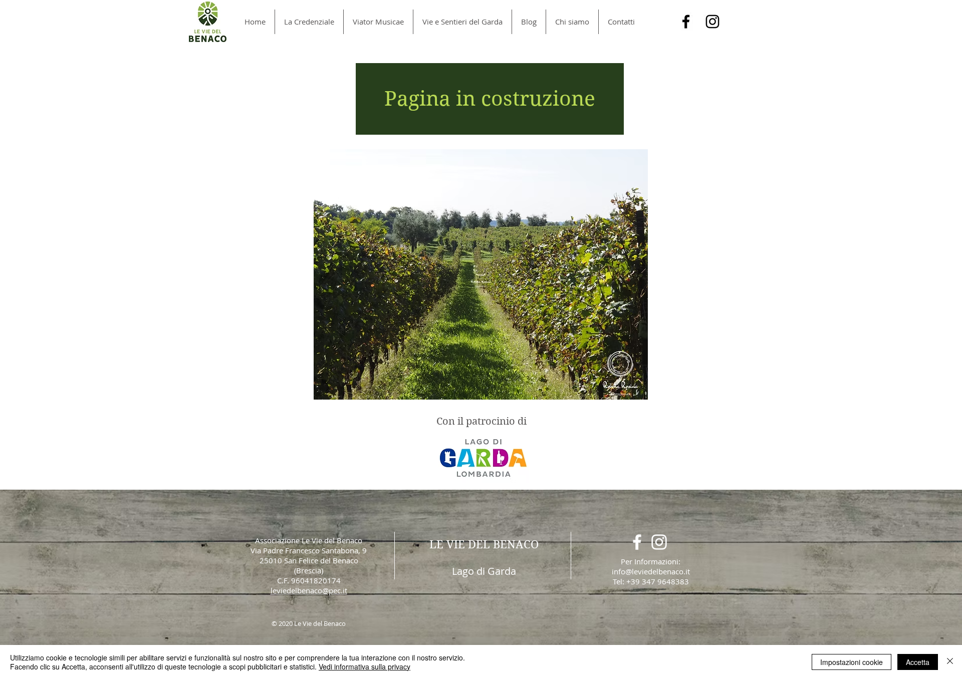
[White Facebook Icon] (637, 542)
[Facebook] (686, 22)
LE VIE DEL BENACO (484, 544)
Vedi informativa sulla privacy (364, 666)
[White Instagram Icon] (659, 542)
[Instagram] (712, 22)
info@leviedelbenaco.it (651, 571)
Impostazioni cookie (851, 662)
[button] (490, 99)
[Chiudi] (950, 662)
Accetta (917, 662)
